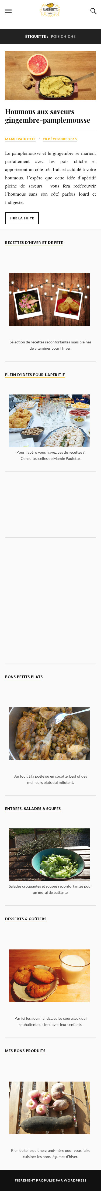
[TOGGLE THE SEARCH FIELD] (92, 11)
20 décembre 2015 (60, 139)
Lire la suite (22, 218)
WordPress (75, 1180)
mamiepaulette (20, 139)
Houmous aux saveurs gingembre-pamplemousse (47, 115)
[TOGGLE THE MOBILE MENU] (8, 11)
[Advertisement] (50, 504)
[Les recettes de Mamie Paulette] (50, 14)
